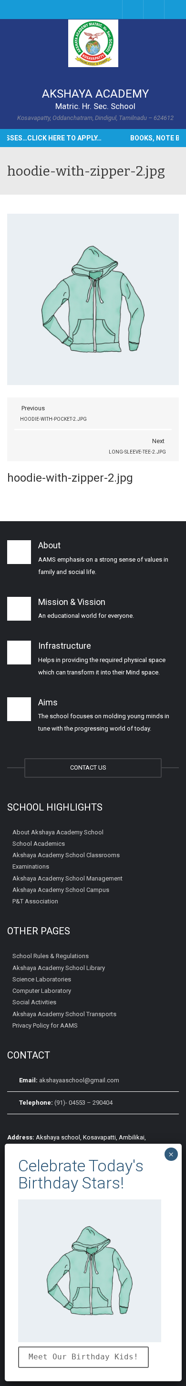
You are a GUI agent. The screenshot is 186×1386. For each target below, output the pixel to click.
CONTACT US (89, 767)
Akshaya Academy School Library (58, 967)
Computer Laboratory (41, 990)
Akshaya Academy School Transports (64, 1013)
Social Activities (34, 1002)
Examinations (30, 866)
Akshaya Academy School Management (67, 877)
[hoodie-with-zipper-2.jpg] (93, 298)
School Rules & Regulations (50, 956)
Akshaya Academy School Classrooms (66, 855)
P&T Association (35, 901)
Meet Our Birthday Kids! (83, 1356)
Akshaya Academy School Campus (60, 889)
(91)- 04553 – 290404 (83, 1102)
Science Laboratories (41, 979)
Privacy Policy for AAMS (45, 1025)
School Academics (38, 843)
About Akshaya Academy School (57, 831)
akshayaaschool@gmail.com (79, 1080)
